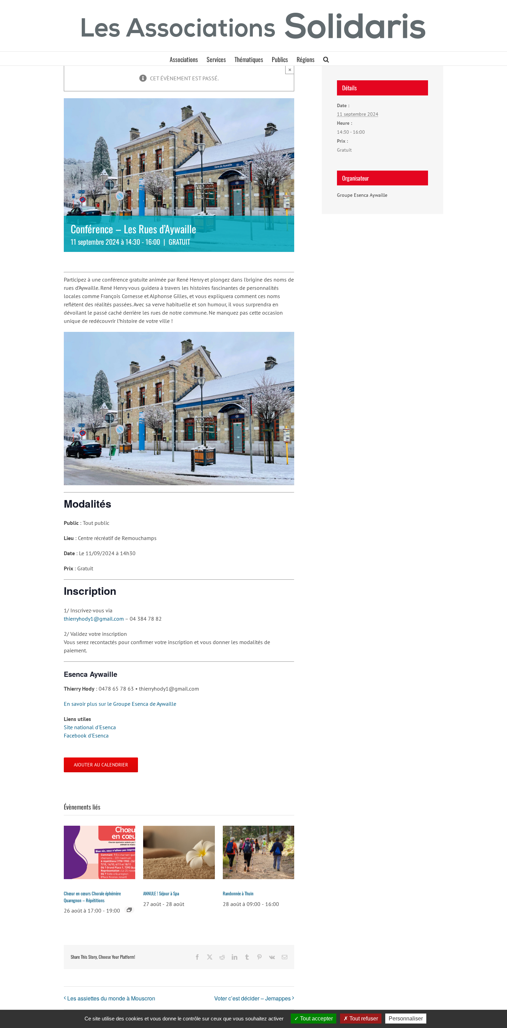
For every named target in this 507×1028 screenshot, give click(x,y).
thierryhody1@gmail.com (94, 618)
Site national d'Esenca (90, 727)
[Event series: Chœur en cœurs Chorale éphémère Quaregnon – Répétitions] (129, 910)
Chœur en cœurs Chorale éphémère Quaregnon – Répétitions (92, 897)
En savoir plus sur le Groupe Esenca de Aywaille (120, 703)
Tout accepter (316, 1018)
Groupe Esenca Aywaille (362, 195)
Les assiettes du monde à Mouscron (111, 998)
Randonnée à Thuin (238, 893)
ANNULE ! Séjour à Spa (161, 893)
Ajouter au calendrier (101, 765)
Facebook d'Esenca (86, 735)
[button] (326, 58)
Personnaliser (406, 1018)
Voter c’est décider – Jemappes (252, 998)
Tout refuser (363, 1018)
